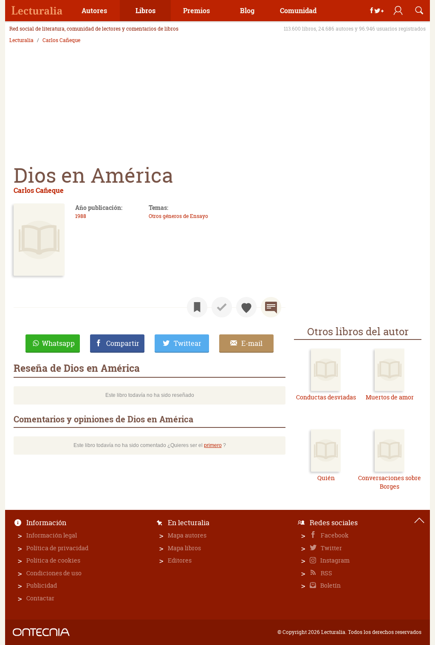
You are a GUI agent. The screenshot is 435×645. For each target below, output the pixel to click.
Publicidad (41, 585)
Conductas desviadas (326, 397)
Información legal (51, 535)
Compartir (122, 343)
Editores (180, 560)
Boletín (330, 585)
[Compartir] (376, 10)
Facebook (334, 535)
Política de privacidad (57, 548)
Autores (94, 10)
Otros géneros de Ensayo (178, 216)
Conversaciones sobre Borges (389, 482)
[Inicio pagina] (419, 520)
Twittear (187, 343)
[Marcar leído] (222, 307)
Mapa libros (184, 548)
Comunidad (298, 10)
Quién (326, 478)
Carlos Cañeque (61, 40)
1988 (80, 216)
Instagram (334, 560)
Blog (247, 10)
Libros (145, 10)
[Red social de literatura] (37, 10)
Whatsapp (58, 343)
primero (213, 445)
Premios (196, 10)
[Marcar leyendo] (197, 307)
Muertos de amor (390, 397)
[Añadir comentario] (271, 307)
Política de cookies (53, 560)
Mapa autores (187, 535)
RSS (325, 573)
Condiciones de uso (54, 573)
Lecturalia (21, 40)
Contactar (40, 598)
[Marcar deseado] (246, 307)
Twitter (330, 548)
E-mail (252, 343)
